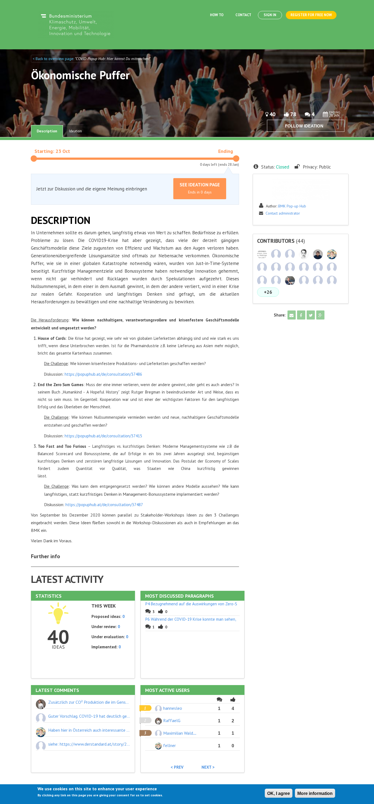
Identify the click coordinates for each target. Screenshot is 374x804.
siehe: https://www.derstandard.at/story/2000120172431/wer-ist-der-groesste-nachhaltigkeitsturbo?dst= (89, 744)
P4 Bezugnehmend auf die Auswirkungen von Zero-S (191, 603)
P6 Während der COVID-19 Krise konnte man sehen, (190, 619)
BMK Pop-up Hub (292, 206)
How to (216, 15)
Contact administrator (283, 213)
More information (315, 793)
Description (47, 131)
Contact (243, 15)
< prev (177, 767)
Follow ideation (304, 126)
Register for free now (311, 15)
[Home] (76, 24)
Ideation (75, 131)
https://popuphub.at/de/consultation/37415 (103, 435)
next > (208, 767)
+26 (268, 292)
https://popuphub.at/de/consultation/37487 (104, 504)
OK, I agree (278, 793)
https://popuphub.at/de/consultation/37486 (103, 374)
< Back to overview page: (54, 58)
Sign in (270, 15)
